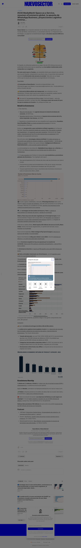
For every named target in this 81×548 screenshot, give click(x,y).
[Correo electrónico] (40, 284)
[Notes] (46, 284)
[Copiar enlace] (30, 284)
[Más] (51, 284)
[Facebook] (35, 284)
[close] (53, 259)
